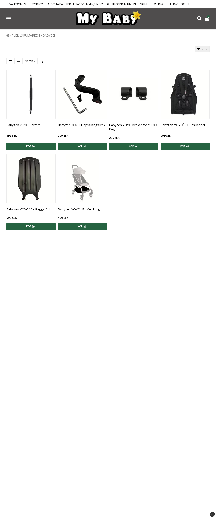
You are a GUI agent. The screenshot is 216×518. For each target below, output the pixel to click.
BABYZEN (49, 35)
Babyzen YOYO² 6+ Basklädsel (183, 125)
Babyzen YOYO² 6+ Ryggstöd (28, 209)
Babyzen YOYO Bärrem (23, 125)
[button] (207, 18)
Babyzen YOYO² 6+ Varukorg (79, 209)
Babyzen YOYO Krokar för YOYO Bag (133, 127)
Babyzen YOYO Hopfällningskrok (81, 125)
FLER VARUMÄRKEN (26, 35)
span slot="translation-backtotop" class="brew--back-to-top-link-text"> (212, 514)
